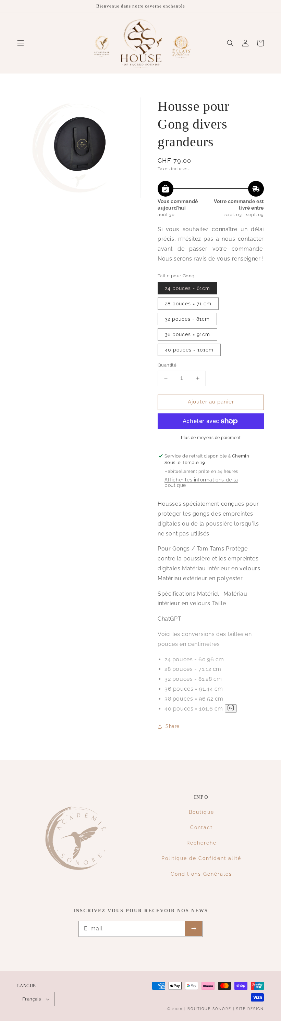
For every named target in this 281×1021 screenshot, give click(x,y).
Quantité (167, 365)
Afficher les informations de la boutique (201, 482)
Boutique (201, 812)
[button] (20, 43)
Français (31, 999)
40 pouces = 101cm (189, 350)
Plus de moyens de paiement (211, 437)
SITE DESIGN (250, 1009)
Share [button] (173, 726)
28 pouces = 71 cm (188, 303)
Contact (201, 827)
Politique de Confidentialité (201, 858)
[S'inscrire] (193, 928)
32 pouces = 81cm (187, 319)
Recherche (201, 843)
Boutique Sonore (209, 1009)
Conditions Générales (201, 874)
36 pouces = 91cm (187, 334)
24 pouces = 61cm (187, 288)
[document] (78, 149)
